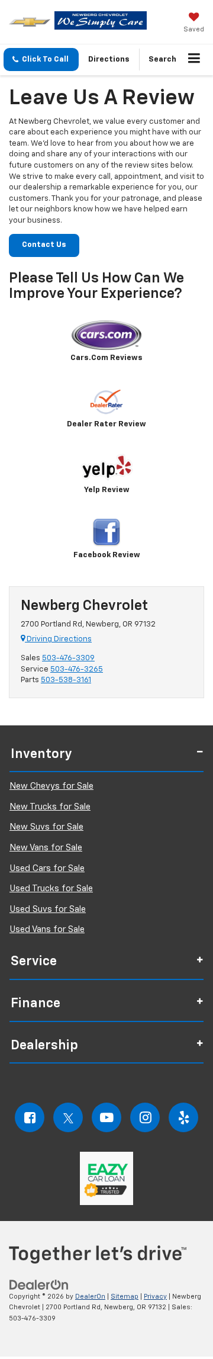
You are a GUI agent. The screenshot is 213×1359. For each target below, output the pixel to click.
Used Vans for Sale (47, 929)
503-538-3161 (66, 680)
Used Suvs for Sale (47, 909)
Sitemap (124, 1296)
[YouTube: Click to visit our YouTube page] (106, 1117)
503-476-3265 (76, 669)
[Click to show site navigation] (194, 59)
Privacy (155, 1296)
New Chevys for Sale (51, 786)
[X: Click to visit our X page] (68, 1117)
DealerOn (90, 1296)
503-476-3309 (68, 658)
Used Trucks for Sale (51, 888)
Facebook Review (106, 555)
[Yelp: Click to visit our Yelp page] (183, 1117)
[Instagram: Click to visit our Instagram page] (145, 1117)
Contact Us (44, 245)
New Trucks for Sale (50, 806)
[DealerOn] (39, 1285)
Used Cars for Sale (47, 868)
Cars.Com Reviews (106, 358)
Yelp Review (107, 490)
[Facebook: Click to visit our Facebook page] (29, 1117)
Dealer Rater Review (106, 424)
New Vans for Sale (45, 847)
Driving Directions (58, 639)
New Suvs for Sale (46, 827)
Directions (109, 59)
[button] (41, 59)
